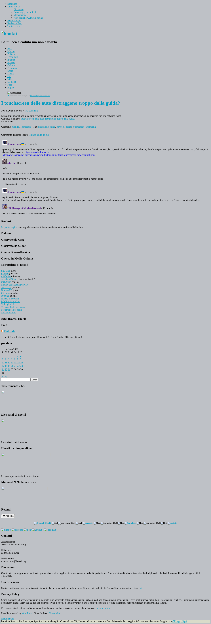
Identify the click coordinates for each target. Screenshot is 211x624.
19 (9, 366)
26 (9, 369)
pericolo (60, 126)
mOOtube (6, 282)
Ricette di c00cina (10, 298)
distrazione (43, 126)
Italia (9, 48)
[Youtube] (38, 529)
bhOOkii (5, 270)
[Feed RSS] (50, 529)
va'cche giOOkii (9, 279)
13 (12, 362)
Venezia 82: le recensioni (13, 307)
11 (6, 362)
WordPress (27, 613)
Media (10, 73)
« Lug (5, 376)
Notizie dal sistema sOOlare (14, 284)
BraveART (6, 290)
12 (9, 362)
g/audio (4, 273)
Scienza (11, 62)
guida (52, 126)
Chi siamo (18, 9)
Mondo (11, 51)
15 (18, 362)
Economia (12, 68)
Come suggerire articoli (25, 12)
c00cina (5, 296)
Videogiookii (7, 304)
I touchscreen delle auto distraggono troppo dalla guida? (48, 118)
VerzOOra (6, 287)
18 (6, 366)
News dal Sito (14, 20)
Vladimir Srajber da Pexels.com (40, 96)
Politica (11, 54)
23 (21, 366)
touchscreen (78, 126)
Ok (173, 621)
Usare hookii (13, 6)
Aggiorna (9, 516)
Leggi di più (181, 621)
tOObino (5, 293)
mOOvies (6, 276)
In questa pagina (9, 227)
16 (21, 362)
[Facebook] (17, 529)
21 (15, 366)
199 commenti (31, 110)
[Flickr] (28, 529)
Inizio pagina (7, 618)
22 (18, 366)
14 (15, 362)
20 (12, 366)
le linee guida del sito (39, 134)
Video (10, 79)
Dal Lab (9, 331)
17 (3, 366)
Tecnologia (12, 57)
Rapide (10, 87)
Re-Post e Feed (14, 23)
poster (68, 126)
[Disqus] (105, 177)
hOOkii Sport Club (10, 301)
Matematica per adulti (11, 309)
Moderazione (20, 15)
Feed (9, 84)
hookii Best (13, 82)
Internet (11, 59)
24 (3, 369)
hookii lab (12, 3)
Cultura (11, 65)
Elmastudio (54, 613)
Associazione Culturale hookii (28, 17)
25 (6, 369)
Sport (10, 71)
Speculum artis (8, 312)
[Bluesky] (6, 529)
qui (140, 588)
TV (9, 76)
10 (3, 362)
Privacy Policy (103, 608)
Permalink (91, 126)
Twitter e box (13, 26)
